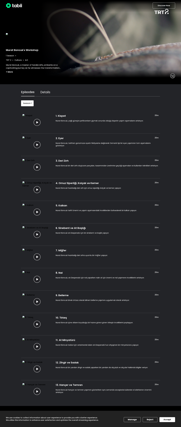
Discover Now (164, 5)
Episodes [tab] (27, 92)
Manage (132, 419)
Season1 (27, 103)
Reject (150, 419)
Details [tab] (45, 92)
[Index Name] (37, 122)
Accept (167, 419)
